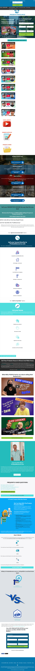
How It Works (11, 662)
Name (20, 25)
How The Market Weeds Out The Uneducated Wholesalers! (10, 487)
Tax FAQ (15, 9)
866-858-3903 (5, 7)
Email (28, 29)
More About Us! (17, 474)
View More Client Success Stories (17, 437)
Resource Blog (28, 7)
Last (27, 28)
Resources (25, 662)
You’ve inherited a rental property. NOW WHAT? (8, 488)
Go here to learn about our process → (19, 626)
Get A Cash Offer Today (5, 662)
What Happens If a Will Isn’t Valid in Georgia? (8, 484)
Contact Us (17, 7)
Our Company (21, 662)
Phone (20, 29)
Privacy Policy (29, 662)
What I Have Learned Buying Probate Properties (8, 489)
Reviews (15, 662)
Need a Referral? (11, 9)
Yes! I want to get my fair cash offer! (17, 495)
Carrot (23, 669)
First (19, 28)
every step (19, 369)
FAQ (17, 662)
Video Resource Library (22, 7)
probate (11, 364)
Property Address (22, 22)
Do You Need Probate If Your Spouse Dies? (7, 486)
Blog (32, 662)
